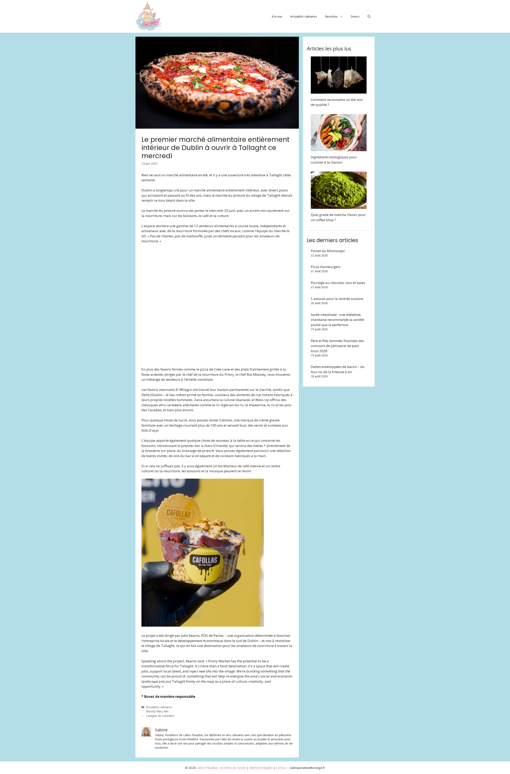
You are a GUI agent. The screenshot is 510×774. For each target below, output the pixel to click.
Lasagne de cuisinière (160, 716)
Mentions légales (261, 768)
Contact (281, 768)
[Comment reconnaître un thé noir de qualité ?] (339, 91)
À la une (277, 16)
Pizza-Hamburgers (325, 266)
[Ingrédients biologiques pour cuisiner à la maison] (339, 148)
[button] (369, 16)
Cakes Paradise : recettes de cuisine (221, 768)
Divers (355, 16)
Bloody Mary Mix (157, 711)
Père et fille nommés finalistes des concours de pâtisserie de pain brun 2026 (337, 345)
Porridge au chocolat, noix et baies (338, 282)
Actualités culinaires (303, 16)
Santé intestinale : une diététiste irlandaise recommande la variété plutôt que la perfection (337, 319)
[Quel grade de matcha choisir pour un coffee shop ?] (339, 206)
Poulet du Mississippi (328, 250)
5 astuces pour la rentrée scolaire (337, 298)
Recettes (331, 16)
